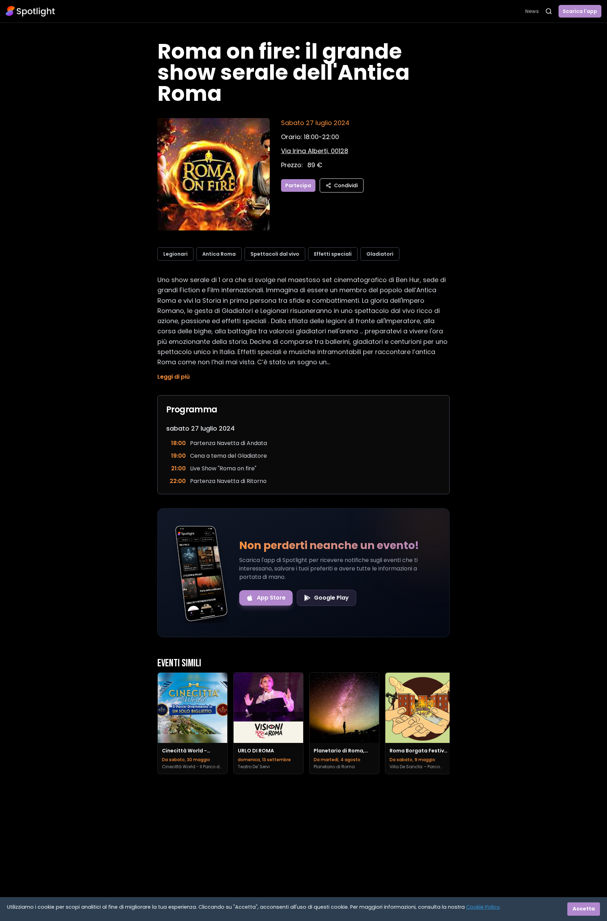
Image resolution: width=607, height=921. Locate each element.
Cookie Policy (483, 906)
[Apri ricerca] (549, 11)
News (532, 11)
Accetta (584, 908)
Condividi (346, 185)
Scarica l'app (580, 11)
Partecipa (298, 185)
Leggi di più (173, 377)
